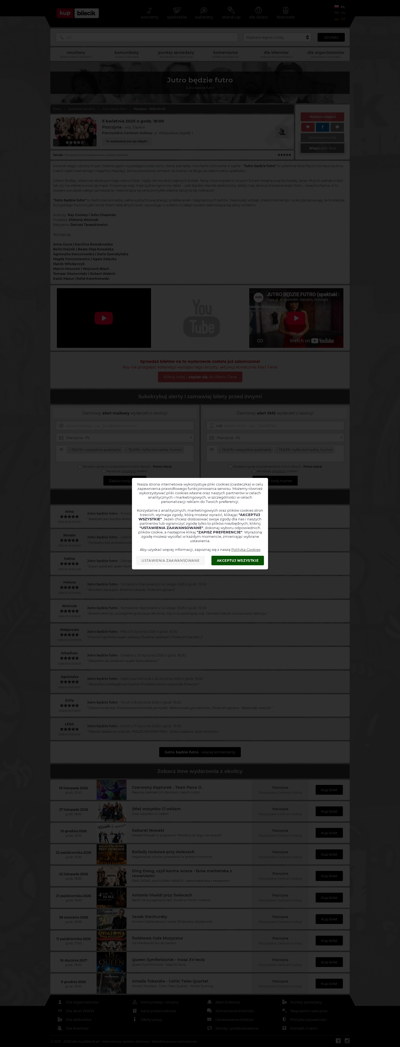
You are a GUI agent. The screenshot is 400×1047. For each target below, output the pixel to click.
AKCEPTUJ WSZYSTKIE (238, 560)
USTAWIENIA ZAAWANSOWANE (170, 560)
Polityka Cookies (245, 549)
